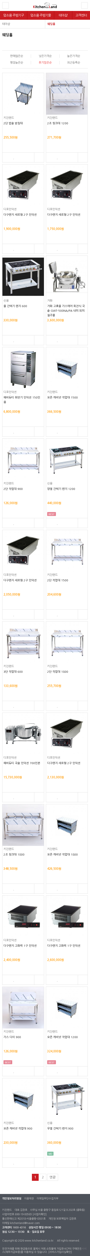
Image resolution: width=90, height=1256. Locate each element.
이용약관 (29, 1198)
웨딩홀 (51, 24)
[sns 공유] (39, 157)
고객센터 (81, 15)
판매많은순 (16, 56)
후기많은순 (45, 62)
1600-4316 (19, 1227)
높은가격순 (73, 56)
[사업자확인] (40, 1214)
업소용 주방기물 (40, 15)
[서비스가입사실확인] (60, 1252)
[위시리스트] (14, 157)
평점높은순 (16, 62)
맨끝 (53, 1177)
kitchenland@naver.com (25, 1223)
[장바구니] (6, 157)
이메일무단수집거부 (47, 1198)
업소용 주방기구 (13, 15)
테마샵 (63, 15)
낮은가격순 (45, 56)
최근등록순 (73, 62)
